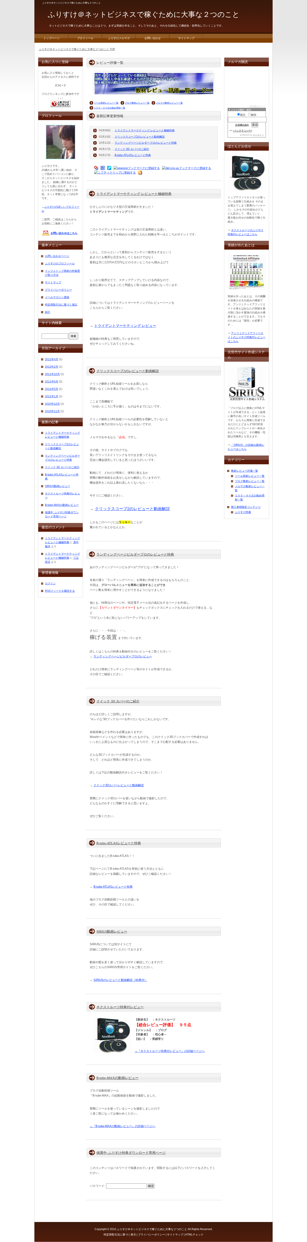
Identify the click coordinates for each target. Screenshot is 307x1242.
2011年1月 (51, 396)
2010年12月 (52, 403)
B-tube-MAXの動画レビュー (117, 1078)
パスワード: (98, 1186)
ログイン (50, 583)
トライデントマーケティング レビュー (125, 326)
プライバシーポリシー (58, 289)
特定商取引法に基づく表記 (61, 304)
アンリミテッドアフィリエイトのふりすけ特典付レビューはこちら (246, 337)
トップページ (51, 38)
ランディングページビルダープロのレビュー (122, 656)
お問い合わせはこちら (64, 233)
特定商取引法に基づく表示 (120, 1234)
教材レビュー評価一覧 (244, 470)
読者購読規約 (242, 125)
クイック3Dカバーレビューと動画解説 (118, 785)
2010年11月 (52, 411)
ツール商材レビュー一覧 (106, 103)
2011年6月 (51, 381)
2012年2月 (51, 366)
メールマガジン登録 (57, 297)
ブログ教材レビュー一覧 (137, 103)
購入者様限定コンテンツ (246, 507)
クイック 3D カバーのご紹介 (132, 149)
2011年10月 (52, 374)
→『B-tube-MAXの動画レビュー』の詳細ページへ (122, 1126)
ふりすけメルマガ (119, 38)
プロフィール (85, 38)
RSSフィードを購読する (60, 590)
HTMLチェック (194, 1234)
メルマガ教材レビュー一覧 (169, 103)
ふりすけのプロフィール (60, 263)
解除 (253, 114)
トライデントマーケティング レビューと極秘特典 (145, 130)
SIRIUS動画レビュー (111, 931)
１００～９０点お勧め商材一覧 (109, 108)
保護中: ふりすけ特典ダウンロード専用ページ (131, 1153)
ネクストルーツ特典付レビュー (120, 1007)
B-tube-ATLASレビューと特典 (133, 155)
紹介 (47, 312)
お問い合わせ (153, 38)
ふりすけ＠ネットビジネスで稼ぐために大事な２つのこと (152, 1229)
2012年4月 (51, 359)
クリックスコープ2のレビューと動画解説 (140, 136)
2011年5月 (51, 389)
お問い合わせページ (57, 256)
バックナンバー (242, 130)
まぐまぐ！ (258, 135)
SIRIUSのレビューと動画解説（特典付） (120, 980)
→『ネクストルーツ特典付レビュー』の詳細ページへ (170, 1051)
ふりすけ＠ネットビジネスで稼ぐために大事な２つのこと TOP (77, 49)
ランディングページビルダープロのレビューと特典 (146, 142)
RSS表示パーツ (257, 106)
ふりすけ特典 (243, 512)
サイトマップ (53, 282)
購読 (242, 114)
